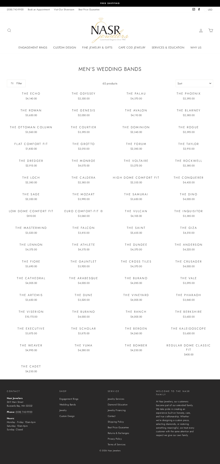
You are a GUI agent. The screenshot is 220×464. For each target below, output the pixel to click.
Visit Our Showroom (64, 9)
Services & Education (168, 48)
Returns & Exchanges (118, 433)
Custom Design (64, 48)
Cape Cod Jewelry (132, 48)
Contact (112, 416)
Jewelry (63, 410)
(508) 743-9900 (15, 9)
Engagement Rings (33, 48)
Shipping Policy (116, 421)
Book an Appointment (39, 9)
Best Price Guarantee (89, 9)
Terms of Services (116, 444)
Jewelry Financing (117, 410)
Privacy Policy (115, 438)
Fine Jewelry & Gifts (97, 48)
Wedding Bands (67, 404)
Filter (19, 83)
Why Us (195, 48)
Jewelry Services (116, 399)
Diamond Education (118, 404)
